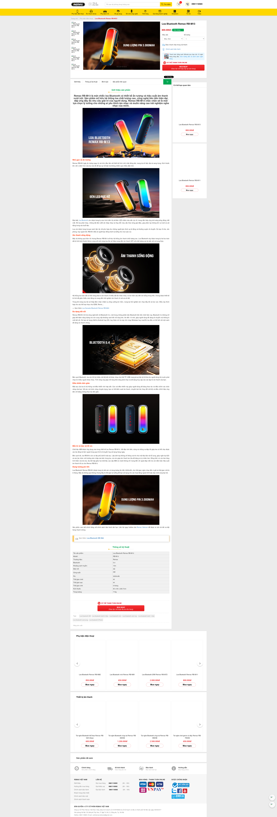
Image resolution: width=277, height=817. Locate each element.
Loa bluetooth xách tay (130, 616)
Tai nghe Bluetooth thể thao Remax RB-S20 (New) (90, 736)
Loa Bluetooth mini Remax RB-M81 (122, 674)
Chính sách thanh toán (82, 799)
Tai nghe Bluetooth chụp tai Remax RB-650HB (122, 736)
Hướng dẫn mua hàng (81, 786)
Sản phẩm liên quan (119, 82)
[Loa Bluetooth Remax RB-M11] (189, 160)
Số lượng (187, 35)
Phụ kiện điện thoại (86, 18)
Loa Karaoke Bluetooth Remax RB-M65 (95, 308)
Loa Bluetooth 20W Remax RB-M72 (154, 674)
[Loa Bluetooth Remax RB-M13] (189, 104)
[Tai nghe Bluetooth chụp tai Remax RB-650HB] (122, 716)
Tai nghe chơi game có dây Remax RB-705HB (187, 736)
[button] (77, 663)
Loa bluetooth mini (115, 616)
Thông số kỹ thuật (91, 82)
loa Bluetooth (83, 220)
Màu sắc (165, 35)
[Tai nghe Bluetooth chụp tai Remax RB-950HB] (154, 716)
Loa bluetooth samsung (80, 620)
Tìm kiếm (167, 4)
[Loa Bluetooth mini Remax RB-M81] (122, 655)
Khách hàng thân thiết (81, 793)
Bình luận (105, 82)
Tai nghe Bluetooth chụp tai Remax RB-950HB (155, 736)
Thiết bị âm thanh (84, 697)
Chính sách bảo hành (173, 49)
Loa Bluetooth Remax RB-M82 (90, 674)
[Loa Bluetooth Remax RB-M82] (89, 655)
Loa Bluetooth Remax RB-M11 (190, 180)
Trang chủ (74, 18)
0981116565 (113, 783)
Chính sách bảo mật (81, 796)
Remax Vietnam (142, 527)
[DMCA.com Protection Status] (187, 797)
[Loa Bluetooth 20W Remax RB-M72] (154, 655)
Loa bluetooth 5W (85, 616)
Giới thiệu (77, 82)
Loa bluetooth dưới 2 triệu (100, 616)
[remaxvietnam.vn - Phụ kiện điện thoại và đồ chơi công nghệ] (78, 4)
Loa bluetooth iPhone (96, 620)
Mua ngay (189, 134)
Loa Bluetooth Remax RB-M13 (190, 124)
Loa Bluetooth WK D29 (95, 538)
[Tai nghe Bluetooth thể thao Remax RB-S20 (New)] (89, 716)
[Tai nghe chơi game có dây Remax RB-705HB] (187, 716)
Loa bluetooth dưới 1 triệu (146, 616)
